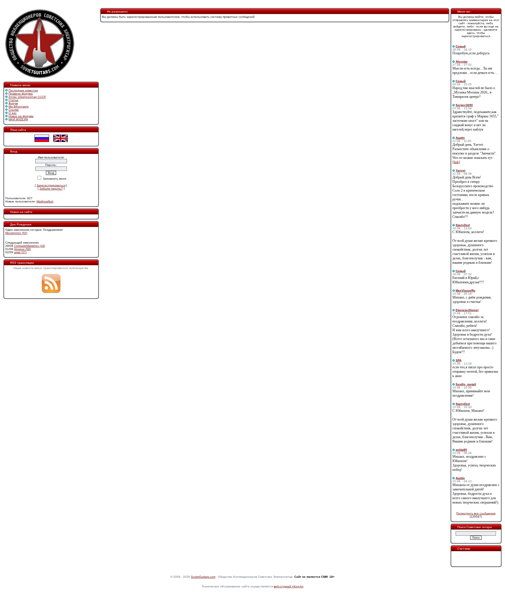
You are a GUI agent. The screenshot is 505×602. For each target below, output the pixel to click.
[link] (456, 162)
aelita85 (461, 449)
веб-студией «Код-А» (289, 586)
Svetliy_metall (466, 384)
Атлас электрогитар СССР (27, 96)
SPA (458, 360)
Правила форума (20, 93)
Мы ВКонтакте (18, 106)
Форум (13, 103)
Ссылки (13, 109)
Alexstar (462, 61)
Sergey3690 (464, 105)
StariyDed (463, 225)
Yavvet (460, 170)
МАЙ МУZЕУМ (18, 119)
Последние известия (23, 90)
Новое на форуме (21, 116)
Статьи (13, 100)
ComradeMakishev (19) (29, 245)
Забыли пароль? (51, 188)
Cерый (461, 46)
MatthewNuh (45, 201)
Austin (460, 137)
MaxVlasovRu (465, 290)
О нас (12, 112)
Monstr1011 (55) (16, 233)
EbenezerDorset (467, 310)
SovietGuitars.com (203, 576)
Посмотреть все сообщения (475, 513)
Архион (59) (22, 249)
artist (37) (20, 252)
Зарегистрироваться (51, 185)
